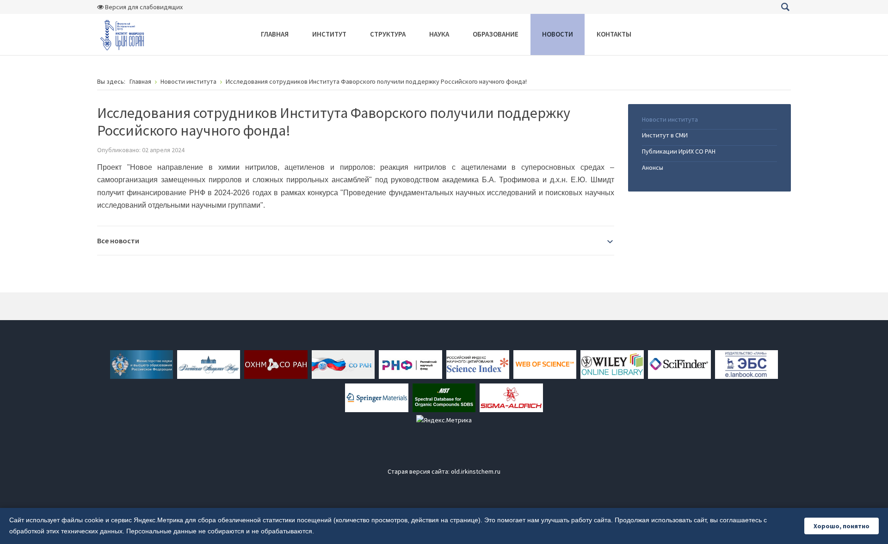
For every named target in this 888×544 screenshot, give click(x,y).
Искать (785, 7)
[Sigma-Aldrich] (511, 397)
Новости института (670, 119)
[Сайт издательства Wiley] (611, 363)
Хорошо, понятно (842, 526)
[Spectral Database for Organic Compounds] (444, 397)
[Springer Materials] (376, 397)
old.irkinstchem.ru (475, 471)
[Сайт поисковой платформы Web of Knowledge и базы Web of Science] (544, 363)
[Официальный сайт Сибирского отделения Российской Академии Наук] (343, 363)
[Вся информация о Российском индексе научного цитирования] (477, 363)
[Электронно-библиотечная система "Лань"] (746, 363)
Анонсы (652, 167)
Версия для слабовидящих (143, 7)
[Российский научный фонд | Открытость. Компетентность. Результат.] (410, 363)
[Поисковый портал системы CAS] (679, 363)
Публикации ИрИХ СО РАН (678, 151)
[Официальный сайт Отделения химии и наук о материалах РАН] (275, 363)
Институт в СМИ (665, 135)
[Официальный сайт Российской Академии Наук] (208, 363)
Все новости (118, 240)
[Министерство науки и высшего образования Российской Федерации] (141, 363)
